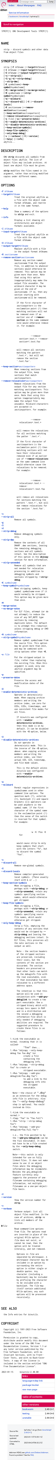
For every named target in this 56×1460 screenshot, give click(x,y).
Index (11, 5)
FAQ (39, 5)
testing (25, 1413)
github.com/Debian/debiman (36, 1453)
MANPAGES (12, 1)
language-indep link (32, 1380)
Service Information (19, 12)
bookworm (14, 17)
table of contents (32, 1396)
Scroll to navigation (13, 24)
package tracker (30, 1385)
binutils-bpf (24, 17)
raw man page (29, 1389)
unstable (26, 1417)
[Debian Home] (3, 6)
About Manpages (26, 5)
